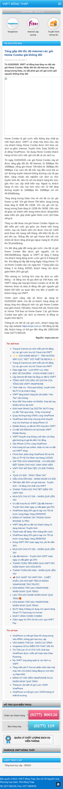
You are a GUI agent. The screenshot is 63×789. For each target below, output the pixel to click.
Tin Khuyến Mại (13, 43)
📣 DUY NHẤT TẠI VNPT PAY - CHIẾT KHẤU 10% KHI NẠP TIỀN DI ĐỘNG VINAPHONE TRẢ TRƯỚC (32, 581)
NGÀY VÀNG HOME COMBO (27, 616)
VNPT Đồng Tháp (15, 3)
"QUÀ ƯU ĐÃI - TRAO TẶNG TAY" (30, 475)
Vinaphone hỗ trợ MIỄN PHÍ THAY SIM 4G (33, 646)
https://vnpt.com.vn (31, 326)
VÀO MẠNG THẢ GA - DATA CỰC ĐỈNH (32, 642)
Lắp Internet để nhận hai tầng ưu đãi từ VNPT (34, 377)
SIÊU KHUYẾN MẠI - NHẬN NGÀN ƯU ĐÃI (34, 479)
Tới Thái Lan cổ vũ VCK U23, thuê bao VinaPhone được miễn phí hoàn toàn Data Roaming (33, 653)
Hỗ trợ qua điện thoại (17, 704)
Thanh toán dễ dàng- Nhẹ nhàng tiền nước (33, 531)
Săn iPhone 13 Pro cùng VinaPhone (30, 443)
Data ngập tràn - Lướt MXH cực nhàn (30, 370)
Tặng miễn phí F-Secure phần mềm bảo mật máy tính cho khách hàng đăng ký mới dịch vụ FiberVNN (34, 671)
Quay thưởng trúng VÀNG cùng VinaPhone (33, 415)
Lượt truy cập (13, 760)
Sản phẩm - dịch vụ (32, 11)
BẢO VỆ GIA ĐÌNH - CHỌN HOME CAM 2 (33, 373)
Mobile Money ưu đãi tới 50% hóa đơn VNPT (34, 426)
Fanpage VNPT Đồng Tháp (19, 750)
